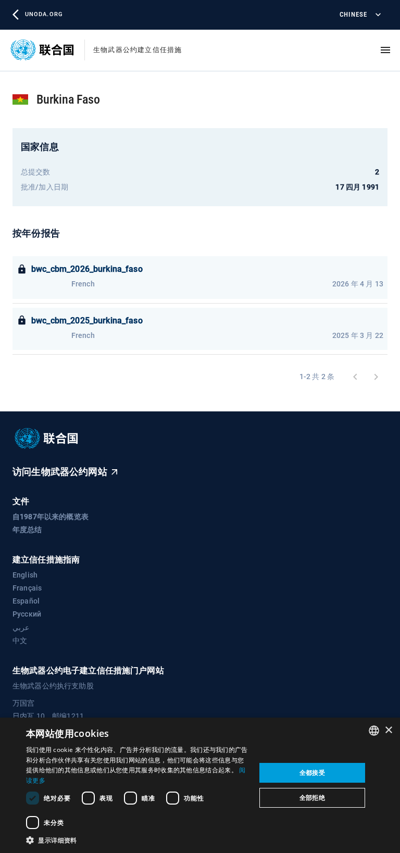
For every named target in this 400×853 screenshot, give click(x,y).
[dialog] (200, 785)
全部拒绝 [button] (312, 797)
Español (26, 601)
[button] (137, 840)
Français (27, 588)
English (25, 575)
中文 (19, 640)
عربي (20, 627)
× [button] (388, 730)
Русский (26, 614)
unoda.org (44, 14)
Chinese (353, 14)
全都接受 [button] (312, 772)
